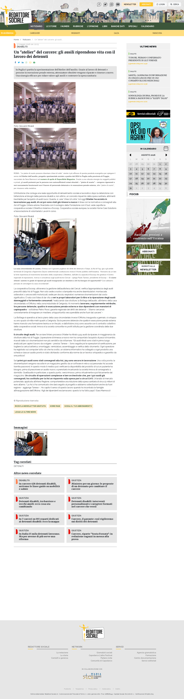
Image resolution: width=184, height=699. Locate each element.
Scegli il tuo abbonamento (78, 406)
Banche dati (118, 26)
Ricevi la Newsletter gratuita (30, 406)
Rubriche (78, 26)
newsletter (130, 4)
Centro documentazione (145, 658)
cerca (176, 4)
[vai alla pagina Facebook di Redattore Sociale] (99, 4)
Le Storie (51, 26)
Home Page (55, 406)
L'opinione (92, 26)
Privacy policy (92, 689)
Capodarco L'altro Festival (100, 655)
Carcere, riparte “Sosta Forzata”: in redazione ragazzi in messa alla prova (92, 536)
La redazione (62, 653)
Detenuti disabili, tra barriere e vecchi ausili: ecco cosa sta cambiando (37, 504)
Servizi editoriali (149, 661)
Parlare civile (106, 658)
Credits (117, 689)
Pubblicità (67, 689)
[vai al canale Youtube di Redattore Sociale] (118, 4)
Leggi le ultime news (25, 412)
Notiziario (36, 26)
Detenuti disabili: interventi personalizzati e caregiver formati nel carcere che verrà (91, 504)
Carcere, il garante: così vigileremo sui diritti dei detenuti (92, 520)
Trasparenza (79, 689)
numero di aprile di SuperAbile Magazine (57, 179)
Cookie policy (106, 689)
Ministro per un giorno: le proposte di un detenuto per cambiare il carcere (92, 486)
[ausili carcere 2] (31, 443)
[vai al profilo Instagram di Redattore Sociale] (112, 4)
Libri (104, 26)
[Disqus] (65, 582)
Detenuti (19, 466)
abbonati (146, 4)
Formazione (151, 655)
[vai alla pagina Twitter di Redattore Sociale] (105, 4)
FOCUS (134, 194)
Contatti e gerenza (59, 658)
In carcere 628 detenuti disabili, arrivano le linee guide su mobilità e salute (39, 486)
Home (16, 39)
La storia (64, 655)
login (162, 4)
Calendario (147, 26)
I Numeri (64, 26)
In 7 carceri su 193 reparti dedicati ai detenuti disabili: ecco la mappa (39, 520)
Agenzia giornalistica (146, 653)
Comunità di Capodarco (101, 661)
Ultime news (148, 46)
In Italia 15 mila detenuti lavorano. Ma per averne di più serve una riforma (39, 536)
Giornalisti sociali (104, 653)
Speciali (132, 26)
